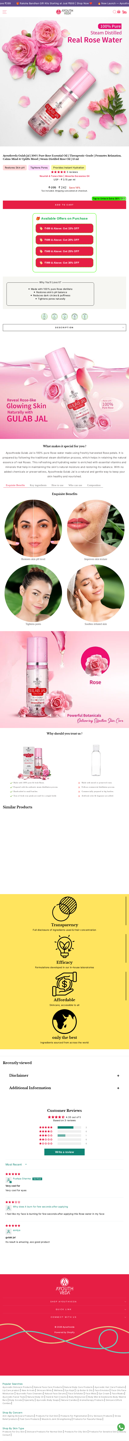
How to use (57, 485)
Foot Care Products (30, 1419)
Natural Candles (69, 1400)
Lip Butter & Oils (84, 1390)
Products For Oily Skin (76, 1431)
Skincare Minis (44, 1390)
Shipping (59, 191)
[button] (59, 172)
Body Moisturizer (78, 1397)
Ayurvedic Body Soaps (47, 1400)
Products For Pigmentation (74, 1416)
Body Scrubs (16, 1400)
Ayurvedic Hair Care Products (110, 1387)
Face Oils (116, 1390)
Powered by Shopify (64, 1332)
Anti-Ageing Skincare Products (18, 1416)
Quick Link (64, 1309)
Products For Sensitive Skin (103, 1431)
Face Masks (118, 1393)
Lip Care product (11, 1390)
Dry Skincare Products (101, 1416)
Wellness (58, 1390)
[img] (13, 1174)
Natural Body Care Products (78, 1387)
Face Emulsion (102, 1390)
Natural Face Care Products (48, 1387)
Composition (94, 485)
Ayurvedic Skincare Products (17, 1387)
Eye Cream (104, 1393)
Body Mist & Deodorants (100, 1397)
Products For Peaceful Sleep (87, 1419)
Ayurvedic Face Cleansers (29, 1393)
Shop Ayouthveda (63, 1301)
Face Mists (91, 1393)
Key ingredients (38, 485)
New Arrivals (28, 1390)
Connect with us (64, 1317)
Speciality (29, 1400)
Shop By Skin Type (13, 1428)
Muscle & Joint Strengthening (57, 1419)
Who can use (75, 485)
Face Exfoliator (76, 1393)
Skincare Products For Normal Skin (45, 1431)
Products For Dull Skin (47, 1416)
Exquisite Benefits (15, 485)
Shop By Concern (12, 1412)
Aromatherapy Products (91, 1400)
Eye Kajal (70, 1390)
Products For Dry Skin (14, 1431)
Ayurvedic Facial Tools (14, 1397)
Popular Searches (13, 1383)
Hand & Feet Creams (56, 1397)
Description (64, 327)
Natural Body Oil (35, 1397)
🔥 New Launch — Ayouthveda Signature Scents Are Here (54, 3)
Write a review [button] (64, 1152)
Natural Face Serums (56, 1393)
